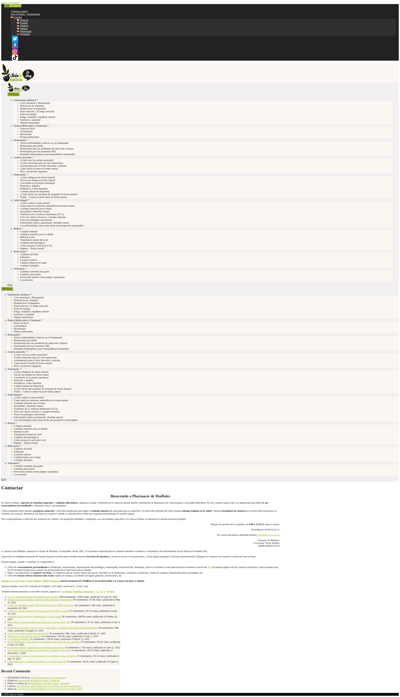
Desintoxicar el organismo (33, 108)
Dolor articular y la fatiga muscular (37, 111)
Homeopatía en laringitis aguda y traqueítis (39, 680)
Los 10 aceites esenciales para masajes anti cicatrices (33, 597)
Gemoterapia (26, 131)
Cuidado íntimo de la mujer (33, 262)
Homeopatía (20, 140)
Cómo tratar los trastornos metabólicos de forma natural (47, 206)
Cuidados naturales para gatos (34, 271)
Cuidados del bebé (29, 254)
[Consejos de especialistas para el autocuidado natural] (19, 91)
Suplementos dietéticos (25, 100)
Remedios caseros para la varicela (24, 636)
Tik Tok (99, 591)
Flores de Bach (27, 128)
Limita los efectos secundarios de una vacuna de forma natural (38, 611)
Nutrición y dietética (30, 185)
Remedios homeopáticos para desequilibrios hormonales (47, 154)
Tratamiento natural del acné (34, 240)
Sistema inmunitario (30, 122)
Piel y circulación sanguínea (34, 171)
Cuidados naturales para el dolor (36, 208)
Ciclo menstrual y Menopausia (35, 103)
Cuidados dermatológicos (32, 242)
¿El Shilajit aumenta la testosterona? (48, 677)
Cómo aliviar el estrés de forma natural (39, 168)
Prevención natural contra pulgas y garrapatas (42, 277)
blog (209, 567)
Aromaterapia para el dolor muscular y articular (43, 165)
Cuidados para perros (30, 274)
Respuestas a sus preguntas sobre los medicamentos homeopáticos (40, 599)
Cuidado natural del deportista (35, 191)
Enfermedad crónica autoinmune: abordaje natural (44, 222)
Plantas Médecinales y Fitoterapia (30, 125)
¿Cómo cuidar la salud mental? (35, 203)
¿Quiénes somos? (19, 11)
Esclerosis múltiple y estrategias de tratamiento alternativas (36, 647)
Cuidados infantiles (29, 265)
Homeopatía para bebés (31, 145)
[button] (10, 285)
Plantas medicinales (29, 137)
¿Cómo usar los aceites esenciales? (37, 160)
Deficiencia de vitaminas (32, 105)
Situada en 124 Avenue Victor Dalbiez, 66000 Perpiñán (30, 581)
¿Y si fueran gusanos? (18, 639)
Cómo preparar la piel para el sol (36, 245)
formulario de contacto (268, 535)
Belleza (17, 228)
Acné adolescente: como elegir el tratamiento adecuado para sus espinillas (44, 642)
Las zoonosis (26, 280)
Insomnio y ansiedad (30, 120)
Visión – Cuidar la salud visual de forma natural (43, 197)
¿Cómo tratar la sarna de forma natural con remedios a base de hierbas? (42, 656)
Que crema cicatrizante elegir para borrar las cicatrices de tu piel (39, 622)
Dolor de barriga (28, 114)
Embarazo (25, 257)
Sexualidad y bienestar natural (35, 211)
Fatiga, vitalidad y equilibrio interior (37, 117)
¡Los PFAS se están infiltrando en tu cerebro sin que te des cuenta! (49, 686)
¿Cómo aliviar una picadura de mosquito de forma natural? (49, 194)
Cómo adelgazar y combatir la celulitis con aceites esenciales (37, 661)
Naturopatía (20, 174)
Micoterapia (26, 134)
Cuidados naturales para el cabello (37, 234)
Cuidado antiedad (28, 231)
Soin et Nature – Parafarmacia (25, 14)
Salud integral (20, 200)
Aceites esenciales (23, 157)
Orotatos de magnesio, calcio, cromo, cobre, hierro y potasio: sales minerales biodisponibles (53, 627)
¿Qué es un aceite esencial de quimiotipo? (28, 633)
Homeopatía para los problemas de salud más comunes (47, 148)
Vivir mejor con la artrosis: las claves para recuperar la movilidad (39, 650)
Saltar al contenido (10, 2)
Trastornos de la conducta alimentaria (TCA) (42, 214)
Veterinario (19, 268)
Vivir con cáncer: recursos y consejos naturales (43, 217)
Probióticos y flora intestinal (34, 188)
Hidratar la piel (27, 237)
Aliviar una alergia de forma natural (37, 180)
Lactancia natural (28, 260)
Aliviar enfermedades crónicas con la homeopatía (44, 143)
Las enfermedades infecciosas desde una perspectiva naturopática (52, 225)
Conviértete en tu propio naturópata (37, 183)
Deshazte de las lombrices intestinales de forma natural (34, 616)
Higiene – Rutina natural (32, 248)
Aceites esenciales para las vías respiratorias (41, 163)
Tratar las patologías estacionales (36, 220)
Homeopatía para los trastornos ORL (38, 151)
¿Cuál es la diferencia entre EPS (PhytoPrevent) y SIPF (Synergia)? (41, 605)
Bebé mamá (19, 251)
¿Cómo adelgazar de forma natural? (37, 177)
